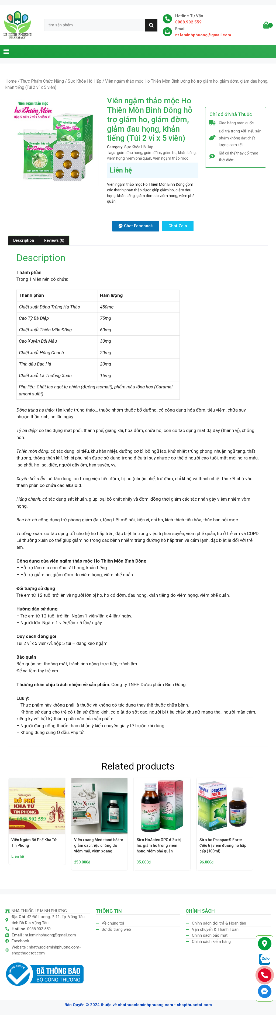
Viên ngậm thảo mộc (170, 158)
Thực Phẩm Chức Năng (42, 81)
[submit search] (151, 25)
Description (23, 240)
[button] (6, 51)
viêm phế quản (138, 158)
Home (11, 81)
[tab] (23, 240)
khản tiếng (187, 152)
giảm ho (170, 152)
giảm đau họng (129, 152)
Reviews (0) (54, 240)
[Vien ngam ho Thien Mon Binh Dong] (54, 141)
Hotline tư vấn (189, 15)
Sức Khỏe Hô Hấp (84, 81)
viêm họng (116, 158)
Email (180, 28)
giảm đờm (152, 152)
